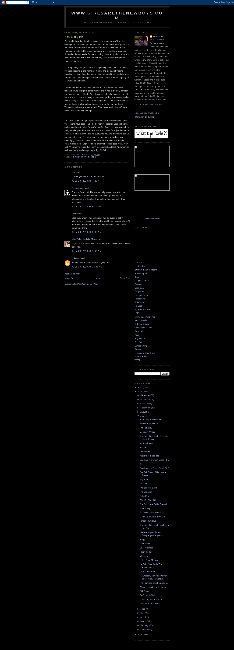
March (143, 621)
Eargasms (139, 291)
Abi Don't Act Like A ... (150, 423)
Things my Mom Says (145, 353)
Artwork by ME (141, 273)
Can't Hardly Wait (148, 595)
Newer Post (69, 278)
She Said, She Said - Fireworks (154, 504)
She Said (139, 342)
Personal (139, 331)
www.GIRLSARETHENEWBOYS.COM (117, 15)
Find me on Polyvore (152, 218)
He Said (138, 306)
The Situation (146, 492)
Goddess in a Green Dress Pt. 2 (154, 460)
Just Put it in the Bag (149, 456)
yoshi (74, 172)
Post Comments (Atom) (88, 284)
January (144, 629)
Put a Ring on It (147, 496)
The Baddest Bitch (148, 488)
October (144, 403)
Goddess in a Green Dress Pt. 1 (154, 468)
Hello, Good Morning (149, 560)
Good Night (145, 451)
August (144, 412)
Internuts (144, 556)
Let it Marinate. (146, 548)
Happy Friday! (146, 552)
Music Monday (141, 320)
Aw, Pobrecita (146, 479)
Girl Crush (139, 302)
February (144, 625)
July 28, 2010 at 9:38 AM (86, 251)
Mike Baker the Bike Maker (84, 239)
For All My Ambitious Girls (152, 419)
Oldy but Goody (142, 324)
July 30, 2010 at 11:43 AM (87, 267)
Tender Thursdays (148, 521)
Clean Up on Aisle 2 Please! (152, 517)
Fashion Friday (141, 295)
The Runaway (146, 428)
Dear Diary (139, 288)
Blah (137, 277)
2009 (140, 634)
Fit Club (143, 483)
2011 (140, 387)
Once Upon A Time (143, 328)
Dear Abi (138, 284)
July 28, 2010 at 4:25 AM (86, 181)
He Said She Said (143, 309)
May (142, 613)
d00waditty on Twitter (144, 117)
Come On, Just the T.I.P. (151, 599)
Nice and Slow (146, 443)
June (142, 609)
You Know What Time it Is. (152, 512)
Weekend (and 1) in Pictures (153, 587)
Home (97, 278)
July (142, 416)
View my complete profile (148, 104)
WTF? (137, 360)
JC (141, 464)
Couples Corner (142, 280)
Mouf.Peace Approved (145, 317)
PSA (137, 335)
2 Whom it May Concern (85, 157)
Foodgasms (140, 299)
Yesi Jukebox (78, 188)
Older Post (125, 278)
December (145, 395)
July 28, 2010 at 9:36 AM (86, 232)
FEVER (143, 447)
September (145, 408)
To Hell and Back (147, 571)
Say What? (140, 338)
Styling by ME (141, 346)
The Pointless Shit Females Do (154, 583)
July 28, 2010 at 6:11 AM (86, 206)
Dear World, (145, 543)
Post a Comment (72, 274)
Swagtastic (140, 349)
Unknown (76, 258)
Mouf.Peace (159, 36)
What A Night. (146, 508)
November (145, 399)
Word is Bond (141, 356)
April (142, 617)
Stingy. (143, 539)
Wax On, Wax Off (148, 500)
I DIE (137, 313)
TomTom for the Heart (150, 603)
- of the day (140, 266)
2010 (140, 391)
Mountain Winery (147, 432)
